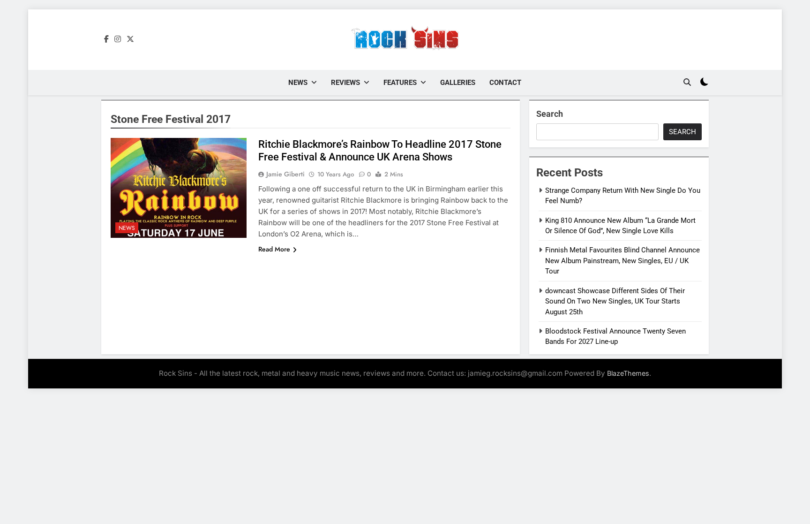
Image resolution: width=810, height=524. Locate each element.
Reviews (345, 82)
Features (400, 82)
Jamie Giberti (285, 174)
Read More (274, 249)
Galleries (457, 82)
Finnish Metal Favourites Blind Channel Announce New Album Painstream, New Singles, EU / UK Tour (622, 260)
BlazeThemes (628, 373)
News (298, 82)
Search (549, 114)
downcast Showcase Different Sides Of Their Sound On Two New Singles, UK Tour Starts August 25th (615, 301)
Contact (505, 82)
